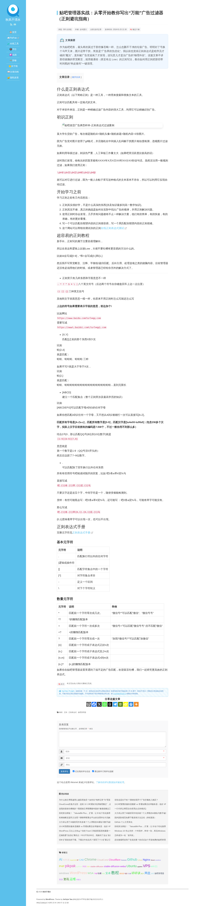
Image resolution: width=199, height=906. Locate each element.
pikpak (70, 866)
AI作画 (66, 860)
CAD (81, 860)
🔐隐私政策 (13, 77)
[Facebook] (94, 704)
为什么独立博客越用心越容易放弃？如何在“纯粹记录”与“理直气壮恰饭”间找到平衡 (93, 800)
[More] (136, 704)
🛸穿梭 (13, 60)
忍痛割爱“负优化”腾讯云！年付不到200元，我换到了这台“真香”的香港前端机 (91, 835)
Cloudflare (115, 859)
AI (60, 859)
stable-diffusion (96, 866)
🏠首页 (13, 32)
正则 (65, 712)
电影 (126, 873)
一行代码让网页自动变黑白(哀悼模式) (130, 809)
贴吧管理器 (82, 712)
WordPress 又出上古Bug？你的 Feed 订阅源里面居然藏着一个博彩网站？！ (91, 831)
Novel (153, 860)
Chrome (90, 859)
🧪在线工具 (13, 43)
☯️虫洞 (13, 55)
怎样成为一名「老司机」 (125, 835)
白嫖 (129, 873)
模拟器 (122, 873)
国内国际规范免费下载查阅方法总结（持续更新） (135, 817)
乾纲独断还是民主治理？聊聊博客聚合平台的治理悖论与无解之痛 (86, 817)
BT (78, 860)
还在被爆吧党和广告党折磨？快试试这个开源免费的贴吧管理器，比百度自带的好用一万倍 (152, 840)
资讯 (66, 879)
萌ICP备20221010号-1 (95, 899)
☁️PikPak (12, 38)
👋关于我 (13, 66)
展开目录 (76, 77)
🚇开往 (13, 49)
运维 (73, 879)
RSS (84, 866)
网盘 (148, 873)
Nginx (146, 859)
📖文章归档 (13, 72)
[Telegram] (115, 704)
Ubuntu (132, 866)
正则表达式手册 (81, 532)
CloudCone (102, 860)
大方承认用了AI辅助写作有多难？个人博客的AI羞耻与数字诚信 (85, 822)
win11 (154, 866)
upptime (139, 866)
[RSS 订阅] (11, 24)
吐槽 (99, 873)
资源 (61, 879)
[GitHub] (15, 24)
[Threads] (109, 704)
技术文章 (97, 29)
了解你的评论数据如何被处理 (110, 782)
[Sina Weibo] (125, 704)
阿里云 (78, 879)
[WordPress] (88, 704)
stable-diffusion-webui (115, 866)
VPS (146, 866)
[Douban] (120, 704)
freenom (124, 860)
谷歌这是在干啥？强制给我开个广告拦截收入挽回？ (136, 800)
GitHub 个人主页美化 (123, 822)
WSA (91, 873)
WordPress (78, 873)
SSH (88, 866)
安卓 (108, 873)
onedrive (158, 860)
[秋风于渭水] (12, 10)
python (79, 866)
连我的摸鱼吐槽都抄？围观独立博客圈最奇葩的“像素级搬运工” (85, 809)
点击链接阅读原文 (119, 694)
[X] (99, 704)
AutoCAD (73, 860)
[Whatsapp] (104, 704)
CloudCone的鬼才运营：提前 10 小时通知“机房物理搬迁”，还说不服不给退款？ (92, 804)
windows (64, 873)
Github (132, 859)
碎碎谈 (136, 873)
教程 (61, 712)
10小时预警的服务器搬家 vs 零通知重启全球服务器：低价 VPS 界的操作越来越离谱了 (95, 826)
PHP (61, 866)
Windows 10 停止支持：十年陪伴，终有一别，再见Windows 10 (141, 831)
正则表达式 (72, 712)
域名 (103, 873)
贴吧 (152, 873)
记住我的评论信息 (82, 771)
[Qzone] (131, 704)
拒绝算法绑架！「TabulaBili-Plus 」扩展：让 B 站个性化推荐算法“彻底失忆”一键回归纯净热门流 (99, 813)
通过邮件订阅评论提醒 (103, 771)
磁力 (142, 873)
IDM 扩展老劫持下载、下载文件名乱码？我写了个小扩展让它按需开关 (88, 840)
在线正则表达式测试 (112, 228)
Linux (140, 860)
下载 (95, 873)
